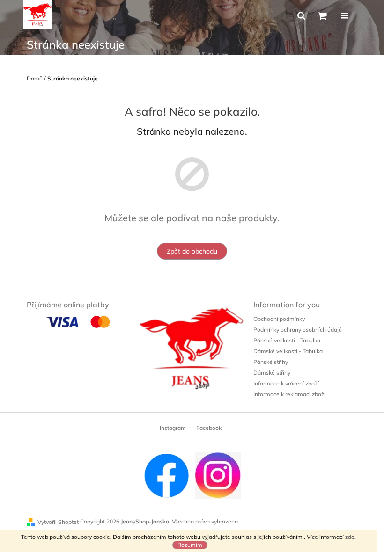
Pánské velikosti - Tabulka (286, 340)
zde (349, 536)
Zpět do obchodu (192, 251)
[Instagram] (218, 475)
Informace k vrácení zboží (286, 383)
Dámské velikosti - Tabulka (288, 351)
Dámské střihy (271, 372)
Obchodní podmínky (279, 318)
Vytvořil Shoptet (58, 521)
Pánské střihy (270, 361)
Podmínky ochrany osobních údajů (297, 329)
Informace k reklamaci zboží (289, 394)
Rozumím (189, 544)
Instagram (173, 427)
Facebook (209, 427)
